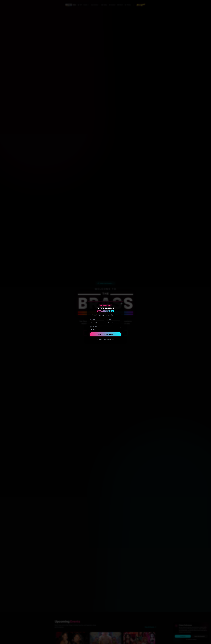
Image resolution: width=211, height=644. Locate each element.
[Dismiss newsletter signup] (121, 303)
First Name (92, 319)
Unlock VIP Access (104, 334)
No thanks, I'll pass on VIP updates (105, 339)
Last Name (108, 319)
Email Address (93, 326)
